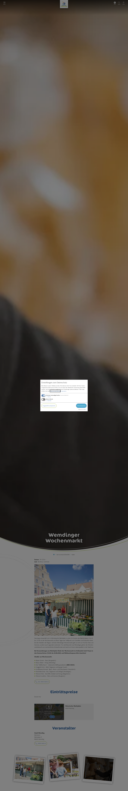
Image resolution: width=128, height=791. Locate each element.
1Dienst (48, 396)
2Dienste (48, 400)
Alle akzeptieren (81, 406)
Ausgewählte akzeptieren (49, 406)
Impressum (63, 391)
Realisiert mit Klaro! (82, 409)
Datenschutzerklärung (55, 391)
